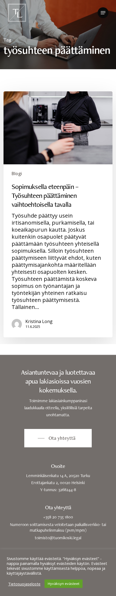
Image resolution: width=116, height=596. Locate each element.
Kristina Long (39, 321)
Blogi (17, 174)
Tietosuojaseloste (24, 583)
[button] (103, 12)
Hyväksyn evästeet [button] (63, 583)
